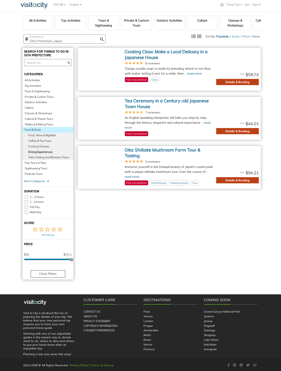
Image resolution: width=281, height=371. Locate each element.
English (75, 4)
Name (256, 36)
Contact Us (92, 311)
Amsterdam (151, 330)
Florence (149, 349)
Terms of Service (102, 365)
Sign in (256, 4)
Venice (148, 344)
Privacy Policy (79, 365)
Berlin (147, 335)
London (148, 321)
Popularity (222, 36)
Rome (147, 339)
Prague (148, 325)
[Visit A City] (35, 302)
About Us (90, 316)
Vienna (148, 316)
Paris (147, 311)
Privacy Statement (97, 321)
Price (246, 36)
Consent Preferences (99, 330)
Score (236, 36)
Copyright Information (100, 325)
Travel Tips (233, 4)
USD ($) (58, 4)
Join (247, 4)
